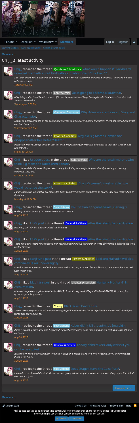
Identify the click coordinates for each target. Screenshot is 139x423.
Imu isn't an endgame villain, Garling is (90, 207)
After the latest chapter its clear (99, 223)
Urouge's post (40, 159)
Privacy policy (116, 405)
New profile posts (30, 47)
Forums (9, 41)
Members (66, 41)
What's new (46, 41)
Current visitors (10, 47)
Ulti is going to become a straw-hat (87, 93)
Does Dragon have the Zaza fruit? (86, 368)
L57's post (37, 223)
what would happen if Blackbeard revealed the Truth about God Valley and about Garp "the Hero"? (72, 71)
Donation (26, 41)
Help (128, 405)
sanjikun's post (40, 259)
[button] (16, 41)
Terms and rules (97, 405)
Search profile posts (54, 47)
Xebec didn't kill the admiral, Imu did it (89, 325)
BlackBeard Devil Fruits (75, 306)
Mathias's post (40, 282)
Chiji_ (18, 69)
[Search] (134, 41)
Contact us (81, 405)
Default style (12, 405)
